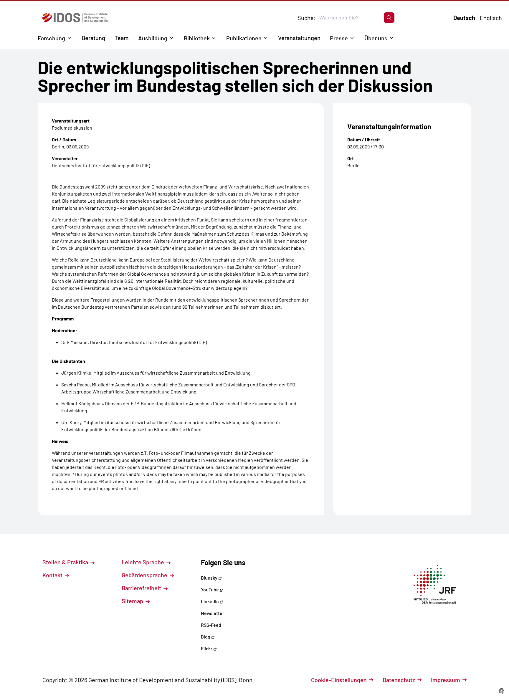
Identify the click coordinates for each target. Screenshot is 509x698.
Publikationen (244, 38)
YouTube (210, 589)
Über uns (375, 38)
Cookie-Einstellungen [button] (339, 679)
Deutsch (464, 17)
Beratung (93, 37)
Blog (206, 636)
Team (122, 37)
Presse (339, 38)
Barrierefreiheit (142, 587)
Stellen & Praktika (65, 561)
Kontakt (53, 574)
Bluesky (209, 577)
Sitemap (133, 600)
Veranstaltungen (299, 37)
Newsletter (212, 613)
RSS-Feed (211, 625)
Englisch (491, 17)
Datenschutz (399, 679)
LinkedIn (210, 601)
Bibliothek (197, 38)
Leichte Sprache (143, 561)
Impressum (445, 679)
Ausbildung (152, 38)
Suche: (307, 17)
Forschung (51, 38)
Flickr (207, 648)
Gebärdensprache (145, 574)
